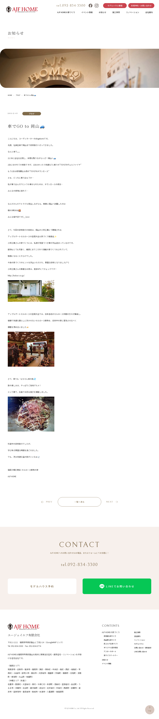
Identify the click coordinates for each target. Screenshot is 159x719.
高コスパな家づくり (111, 643)
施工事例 (116, 12)
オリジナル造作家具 (111, 647)
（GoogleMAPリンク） (54, 642)
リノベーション (132, 12)
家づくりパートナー (111, 655)
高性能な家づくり (110, 636)
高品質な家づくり (110, 640)
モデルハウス (138, 644)
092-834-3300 (17, 646)
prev (49, 501)
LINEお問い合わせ (140, 651)
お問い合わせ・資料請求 (142, 648)
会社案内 (149, 12)
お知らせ (102, 12)
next (109, 501)
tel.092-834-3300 (71, 5)
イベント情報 (87, 12)
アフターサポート (110, 651)
